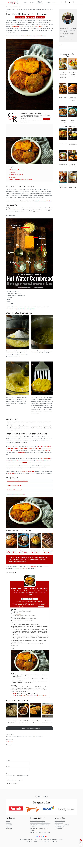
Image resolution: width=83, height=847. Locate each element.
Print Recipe (41, 17)
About (54, 2)
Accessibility (59, 827)
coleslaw (25, 462)
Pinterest (16, 568)
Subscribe (58, 828)
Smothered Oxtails (37, 26)
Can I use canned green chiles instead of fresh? (17, 481)
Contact (9, 828)
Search (60, 44)
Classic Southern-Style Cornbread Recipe (34, 36)
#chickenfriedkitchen (41, 695)
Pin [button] (30, 598)
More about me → (68, 39)
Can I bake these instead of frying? (14, 485)
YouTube (48, 2)
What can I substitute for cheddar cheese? (16, 494)
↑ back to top (41, 796)
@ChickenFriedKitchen (26, 695)
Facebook (24, 568)
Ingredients (12, 172)
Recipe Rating (9, 739)
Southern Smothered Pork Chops (36, 448)
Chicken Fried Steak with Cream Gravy (16, 448)
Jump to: (11, 167)
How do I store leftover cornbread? (14, 489)
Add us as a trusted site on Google (31, 728)
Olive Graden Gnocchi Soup (40, 832)
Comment (9, 744)
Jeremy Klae (41, 606)
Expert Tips (12, 177)
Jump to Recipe (20, 17)
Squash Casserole (41, 460)
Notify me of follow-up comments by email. (17, 775)
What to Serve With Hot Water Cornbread (20, 179)
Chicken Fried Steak (37, 821)
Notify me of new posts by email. (14, 780)
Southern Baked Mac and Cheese (19, 460)
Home (25, 2)
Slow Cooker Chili (17, 26)
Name (8, 760)
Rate (36, 598)
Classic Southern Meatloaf (44, 446)
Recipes (32, 2)
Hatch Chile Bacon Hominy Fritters (25, 309)
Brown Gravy (47, 450)
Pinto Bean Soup (20, 452)
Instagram (33, 566)
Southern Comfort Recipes (27, 471)
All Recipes (11, 473)
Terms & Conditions (62, 825)
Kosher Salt (18, 614)
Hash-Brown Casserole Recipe (43, 201)
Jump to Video (31, 17)
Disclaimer (59, 823)
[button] (27, 594)
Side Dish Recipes (17, 6)
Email (8, 766)
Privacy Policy (60, 821)
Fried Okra (31, 460)
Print (24, 598)
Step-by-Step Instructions (16, 174)
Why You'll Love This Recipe (16, 169)
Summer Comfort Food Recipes (39, 2)
